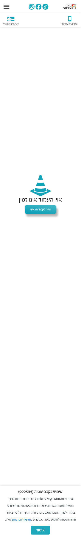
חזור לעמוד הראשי (40, 209)
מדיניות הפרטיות (21, 519)
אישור (40, 530)
